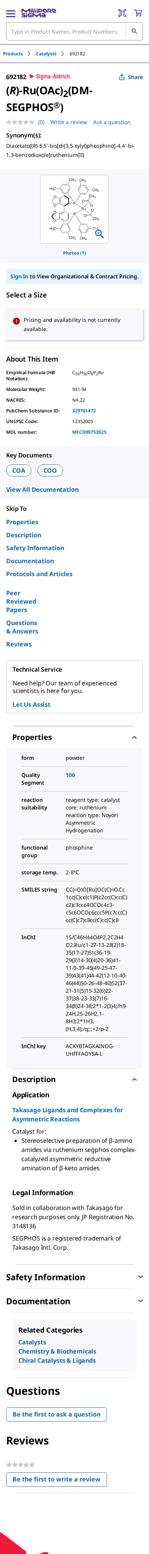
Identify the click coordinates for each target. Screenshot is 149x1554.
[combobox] (74, 31)
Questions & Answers (22, 627)
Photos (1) (74, 253)
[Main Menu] (10, 13)
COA (18, 470)
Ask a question (112, 122)
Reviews (19, 644)
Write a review (68, 122)
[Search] (134, 31)
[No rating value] (22, 122)
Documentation (30, 561)
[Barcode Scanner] (122, 13)
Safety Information (35, 548)
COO (50, 470)
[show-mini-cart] (138, 13)
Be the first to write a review (60, 1481)
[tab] (19, 54)
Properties (22, 522)
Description (23, 535)
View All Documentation (42, 489)
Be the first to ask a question (56, 1414)
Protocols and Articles (39, 574)
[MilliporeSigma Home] (38, 13)
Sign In (19, 276)
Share (135, 77)
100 (70, 775)
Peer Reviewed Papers (21, 601)
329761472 (84, 410)
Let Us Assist (31, 704)
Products (13, 53)
